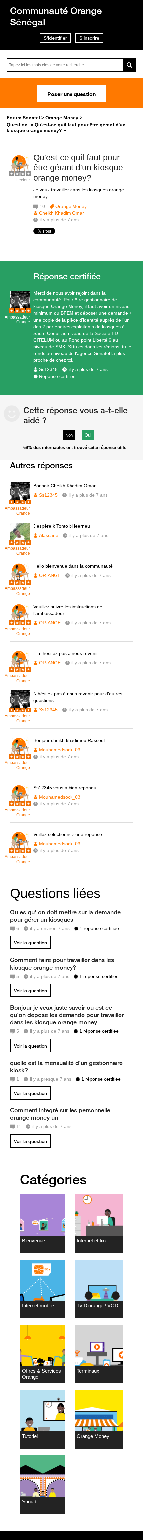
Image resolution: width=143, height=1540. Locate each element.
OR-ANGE (50, 575)
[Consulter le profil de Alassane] (20, 541)
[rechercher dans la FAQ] (129, 65)
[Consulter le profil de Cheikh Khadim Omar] (20, 172)
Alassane (48, 535)
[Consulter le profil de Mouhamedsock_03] (20, 755)
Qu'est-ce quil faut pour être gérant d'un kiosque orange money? (78, 168)
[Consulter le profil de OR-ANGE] (20, 581)
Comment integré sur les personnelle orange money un (60, 1113)
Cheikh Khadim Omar (61, 213)
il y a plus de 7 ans (88, 369)
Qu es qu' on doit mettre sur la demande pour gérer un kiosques (65, 915)
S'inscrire (89, 38)
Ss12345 (48, 369)
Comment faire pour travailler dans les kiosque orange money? (62, 963)
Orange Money (71, 206)
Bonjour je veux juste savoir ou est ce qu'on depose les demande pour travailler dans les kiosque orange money (67, 1015)
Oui (88, 435)
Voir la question (30, 943)
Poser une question (71, 93)
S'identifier (55, 38)
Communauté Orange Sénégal (56, 16)
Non (69, 435)
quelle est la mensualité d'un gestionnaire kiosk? (66, 1066)
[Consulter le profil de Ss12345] (20, 309)
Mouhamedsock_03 (59, 749)
